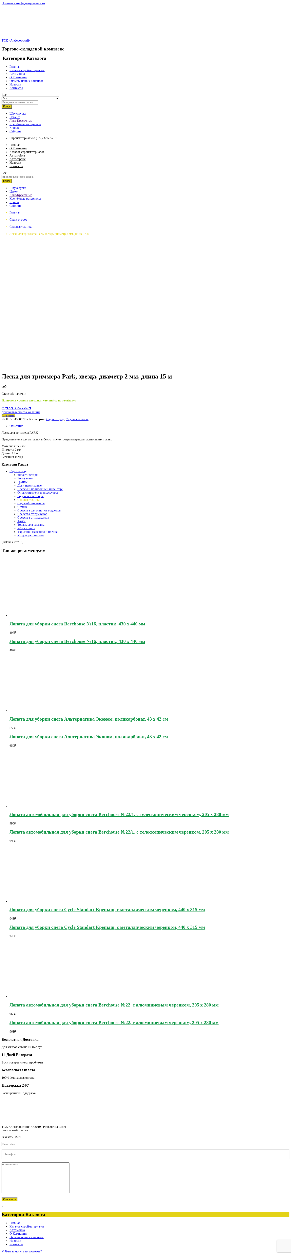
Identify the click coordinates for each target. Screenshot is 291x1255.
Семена (22, 506)
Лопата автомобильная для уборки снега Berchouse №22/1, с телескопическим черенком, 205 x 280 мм (119, 814)
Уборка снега (26, 528)
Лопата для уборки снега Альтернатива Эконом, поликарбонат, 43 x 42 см (89, 719)
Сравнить (8, 415)
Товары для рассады (31, 524)
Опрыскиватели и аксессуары (37, 492)
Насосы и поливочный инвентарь (40, 489)
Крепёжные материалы (25, 124)
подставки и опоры (30, 496)
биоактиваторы (27, 474)
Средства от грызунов (32, 514)
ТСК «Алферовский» (16, 40)
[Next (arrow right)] (284, 627)
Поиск (6, 106)
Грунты (22, 482)
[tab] (149, 426)
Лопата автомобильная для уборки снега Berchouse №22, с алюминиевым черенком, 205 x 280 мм (114, 1004)
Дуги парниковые (29, 485)
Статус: (7, 393)
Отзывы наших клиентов (27, 81)
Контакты (16, 88)
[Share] (278, 4)
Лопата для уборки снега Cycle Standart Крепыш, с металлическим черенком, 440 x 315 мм (107, 909)
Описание (16, 426)
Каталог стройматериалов (27, 70)
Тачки (21, 521)
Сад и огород (55, 419)
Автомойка (17, 73)
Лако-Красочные (21, 120)
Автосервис (18, 159)
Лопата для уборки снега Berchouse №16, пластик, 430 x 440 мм (77, 623)
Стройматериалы (21, 138)
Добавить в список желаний (21, 412)
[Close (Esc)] (286, 4)
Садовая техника (77, 419)
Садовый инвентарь (31, 503)
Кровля (14, 127)
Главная (15, 66)
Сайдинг (15, 131)
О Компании (18, 77)
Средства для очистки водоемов (39, 510)
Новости (15, 84)
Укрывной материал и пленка (37, 531)
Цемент (15, 117)
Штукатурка (18, 113)
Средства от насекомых (33, 517)
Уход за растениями (30, 535)
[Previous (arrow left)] (7, 627)
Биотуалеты (25, 478)
